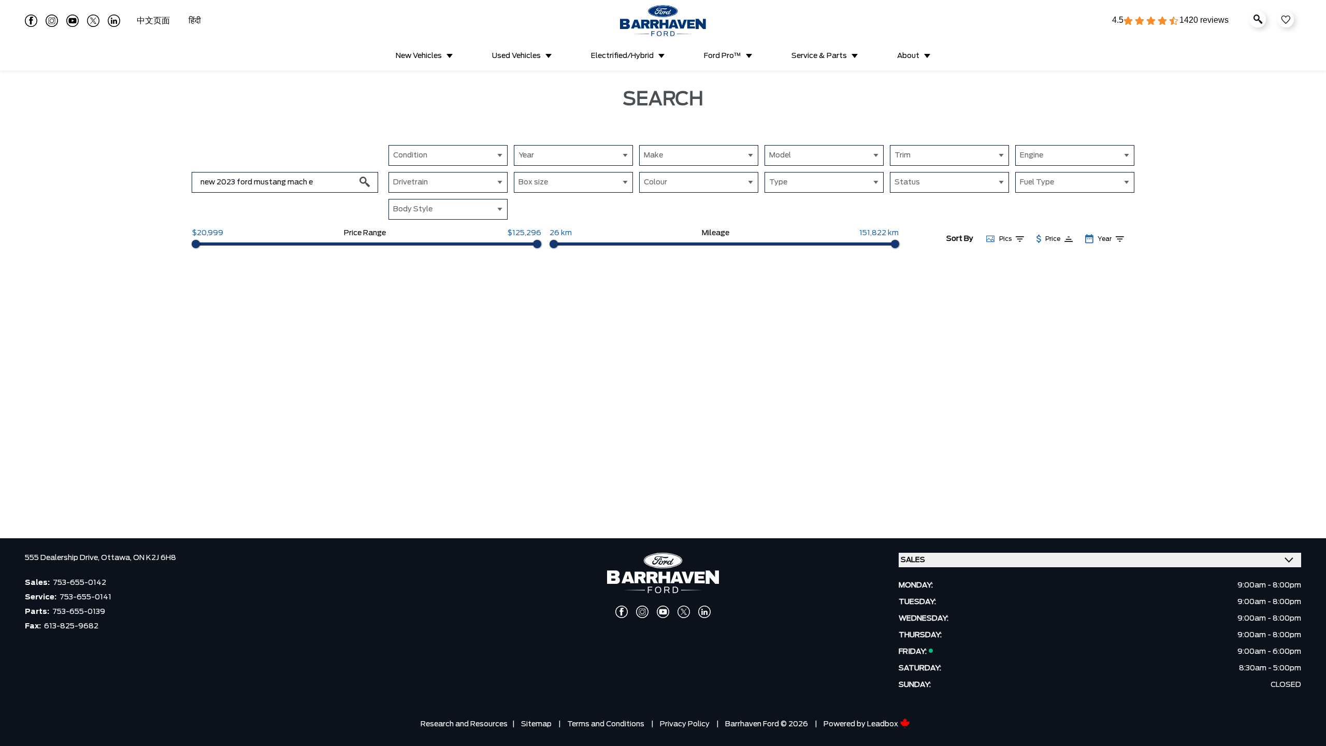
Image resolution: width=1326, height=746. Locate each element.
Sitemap (536, 724)
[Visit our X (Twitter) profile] (93, 21)
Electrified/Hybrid (622, 56)
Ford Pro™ (722, 56)
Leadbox (883, 724)
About (908, 56)
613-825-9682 (71, 626)
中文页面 (154, 21)
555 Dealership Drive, (63, 558)
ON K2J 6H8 (154, 558)
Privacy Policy (685, 724)
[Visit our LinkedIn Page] (114, 21)
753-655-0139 (78, 611)
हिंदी (195, 21)
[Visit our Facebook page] (31, 21)
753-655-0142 (79, 582)
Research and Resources (464, 724)
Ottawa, (117, 558)
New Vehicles (419, 56)
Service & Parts (819, 56)
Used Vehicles (516, 56)
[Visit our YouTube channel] (72, 21)
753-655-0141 (85, 597)
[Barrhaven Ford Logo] (663, 20)
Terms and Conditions (605, 724)
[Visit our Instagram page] (52, 21)
